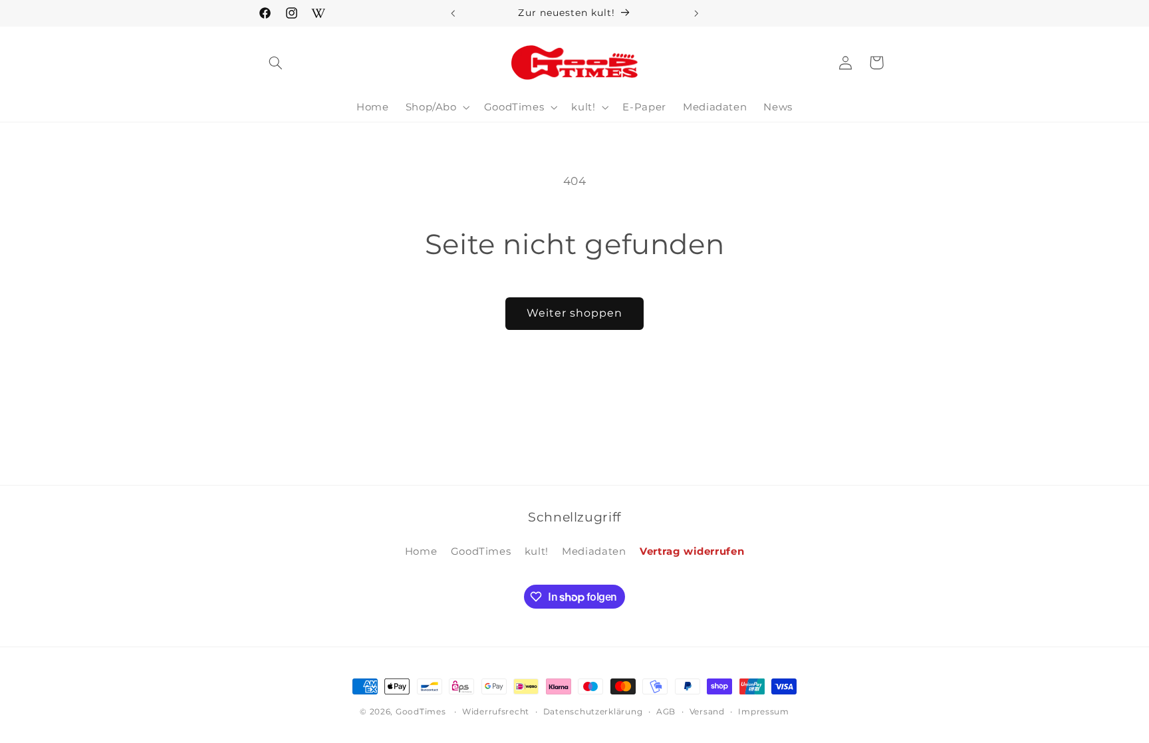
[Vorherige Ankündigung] (452, 13)
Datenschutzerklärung (593, 711)
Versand (707, 711)
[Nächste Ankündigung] (696, 13)
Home (421, 551)
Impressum (763, 711)
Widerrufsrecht (495, 711)
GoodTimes (481, 551)
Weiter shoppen (575, 313)
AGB (666, 711)
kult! (537, 551)
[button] (276, 62)
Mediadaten (594, 551)
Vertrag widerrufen (692, 551)
